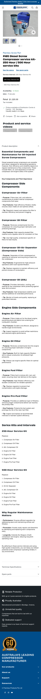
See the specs (8, 70)
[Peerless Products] (20, 7)
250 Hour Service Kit (11, 79)
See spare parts (22, 70)
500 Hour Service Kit (11, 85)
